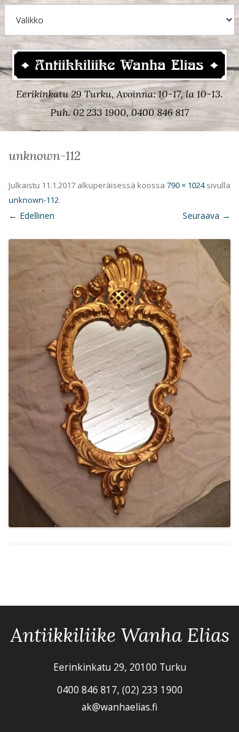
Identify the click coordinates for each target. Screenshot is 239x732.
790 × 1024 (186, 185)
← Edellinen (32, 215)
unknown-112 (34, 199)
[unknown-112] (119, 383)
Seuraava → (206, 215)
